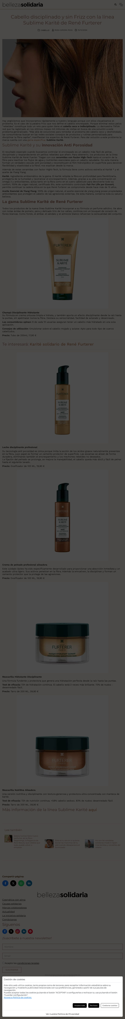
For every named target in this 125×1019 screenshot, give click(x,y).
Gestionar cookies (109, 1005)
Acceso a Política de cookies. (18, 997)
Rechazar (94, 1005)
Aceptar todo (79, 1005)
